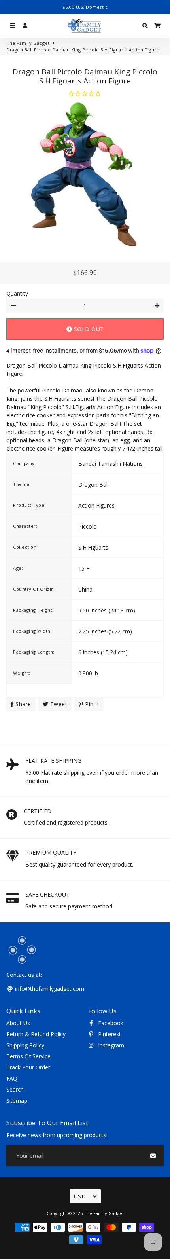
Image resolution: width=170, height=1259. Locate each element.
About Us (18, 1023)
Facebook (109, 1023)
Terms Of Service (28, 1056)
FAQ (11, 1078)
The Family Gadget (28, 43)
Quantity (17, 293)
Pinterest (108, 1034)
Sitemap (16, 1100)
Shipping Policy (25, 1045)
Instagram (110, 1045)
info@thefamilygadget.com (48, 988)
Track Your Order (28, 1067)
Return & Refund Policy (36, 1034)
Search (15, 1089)
